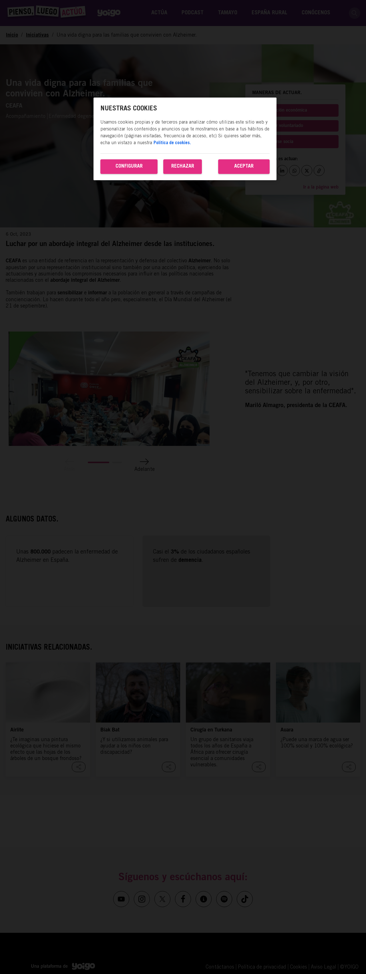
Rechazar (182, 166)
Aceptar (244, 166)
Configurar (129, 166)
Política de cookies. (172, 142)
